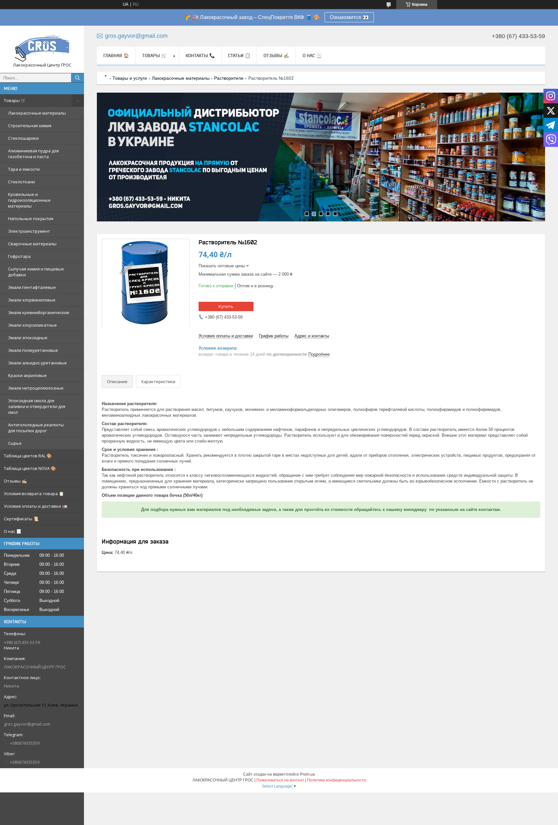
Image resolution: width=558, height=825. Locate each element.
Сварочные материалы (32, 244)
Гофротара (19, 256)
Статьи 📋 (239, 55)
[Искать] (77, 78)
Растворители (228, 78)
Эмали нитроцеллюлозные (36, 388)
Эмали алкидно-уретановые (37, 363)
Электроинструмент (29, 231)
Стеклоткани (21, 182)
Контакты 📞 (200, 55)
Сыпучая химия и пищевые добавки (36, 272)
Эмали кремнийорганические (38, 312)
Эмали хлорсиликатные (32, 325)
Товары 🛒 (15, 100)
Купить (226, 306)
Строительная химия (29, 125)
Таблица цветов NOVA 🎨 (30, 468)
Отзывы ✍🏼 (15, 481)
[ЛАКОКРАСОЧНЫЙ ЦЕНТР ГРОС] (42, 46)
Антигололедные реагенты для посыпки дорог (36, 427)
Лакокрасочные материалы (37, 113)
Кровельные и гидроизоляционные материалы (29, 200)
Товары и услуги (129, 78)
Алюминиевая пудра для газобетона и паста (33, 153)
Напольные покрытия (30, 218)
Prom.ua (307, 774)
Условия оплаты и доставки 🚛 (35, 506)
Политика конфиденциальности (336, 780)
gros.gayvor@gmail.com (27, 724)
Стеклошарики (23, 138)
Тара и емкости (24, 169)
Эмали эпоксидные (27, 338)
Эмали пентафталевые (32, 287)
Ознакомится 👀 (349, 17)
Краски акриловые (27, 375)
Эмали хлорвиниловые (32, 300)
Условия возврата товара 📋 (34, 493)
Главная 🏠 (116, 55)
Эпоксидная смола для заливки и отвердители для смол (36, 406)
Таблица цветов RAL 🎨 (28, 456)
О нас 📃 (12, 531)
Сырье (15, 443)
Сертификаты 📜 (21, 519)
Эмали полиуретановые (33, 350)
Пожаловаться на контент (280, 780)
